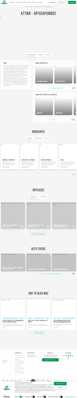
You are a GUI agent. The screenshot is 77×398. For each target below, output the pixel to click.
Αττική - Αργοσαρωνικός (39, 318)
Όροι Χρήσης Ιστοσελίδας (19, 372)
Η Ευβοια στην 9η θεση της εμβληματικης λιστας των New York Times (13, 321)
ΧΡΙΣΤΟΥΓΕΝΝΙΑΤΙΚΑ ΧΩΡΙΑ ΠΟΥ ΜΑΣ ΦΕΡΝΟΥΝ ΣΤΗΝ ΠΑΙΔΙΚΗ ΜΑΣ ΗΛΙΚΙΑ (62, 321)
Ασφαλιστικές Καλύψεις (19, 361)
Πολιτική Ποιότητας (18, 355)
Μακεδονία (48, 318)
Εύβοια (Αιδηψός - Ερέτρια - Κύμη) (10, 318)
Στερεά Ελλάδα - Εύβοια (38, 6)
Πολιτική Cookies (18, 370)
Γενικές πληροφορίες (31, 54)
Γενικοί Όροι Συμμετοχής (19, 368)
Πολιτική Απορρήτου (19, 366)
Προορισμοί (12, 2)
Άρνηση (60, 387)
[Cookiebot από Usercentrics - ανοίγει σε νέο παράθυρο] (6, 397)
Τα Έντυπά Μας (18, 364)
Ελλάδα (30, 6)
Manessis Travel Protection (20, 363)
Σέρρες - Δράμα (57, 318)
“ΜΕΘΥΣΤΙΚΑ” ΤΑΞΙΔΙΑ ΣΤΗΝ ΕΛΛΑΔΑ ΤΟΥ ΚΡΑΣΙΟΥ (38, 321)
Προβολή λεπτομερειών (70, 396)
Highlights (41, 54)
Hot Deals (33, 2)
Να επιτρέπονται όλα (60, 383)
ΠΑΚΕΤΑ (17, 2)
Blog (29, 2)
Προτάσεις (48, 54)
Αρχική (26, 6)
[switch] (33, 397)
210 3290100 (52, 2)
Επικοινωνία (17, 359)
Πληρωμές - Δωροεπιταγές (20, 357)
